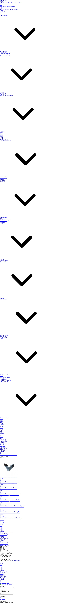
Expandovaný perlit (4, 545)
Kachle (1, 1)
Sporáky (2, 536)
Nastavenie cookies (16, 560)
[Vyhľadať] (13, 587)
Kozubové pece (3, 535)
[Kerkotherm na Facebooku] (6, 532)
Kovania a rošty (3, 539)
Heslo (1, 593)
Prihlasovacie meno (4, 591)
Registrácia (2, 599)
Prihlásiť (2, 596)
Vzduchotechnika (4, 538)
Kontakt (2, 13)
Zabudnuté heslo (3, 597)
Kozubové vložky (4, 533)
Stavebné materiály (4, 543)
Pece (1, 4)
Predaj (1, 8)
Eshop (1, 7)
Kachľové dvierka (13, 455)
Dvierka (7, 455)
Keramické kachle (4, 544)
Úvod (1, 455)
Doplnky (2, 541)
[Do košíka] (0, 479)
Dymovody (2, 537)
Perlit (1, 5)
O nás (1, 10)
